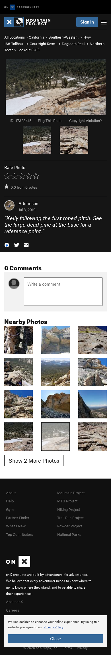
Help (10, 501)
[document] (55, 631)
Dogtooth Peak (74, 43)
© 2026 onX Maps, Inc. (40, 648)
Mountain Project (71, 492)
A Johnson (28, 203)
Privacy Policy (53, 627)
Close (55, 638)
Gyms (10, 509)
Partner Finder (17, 517)
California (36, 37)
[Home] (30, 22)
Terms (67, 648)
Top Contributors (19, 534)
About (11, 492)
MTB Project (67, 501)
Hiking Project (68, 509)
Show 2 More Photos (34, 460)
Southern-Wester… (63, 37)
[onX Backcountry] (22, 7)
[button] (6, 244)
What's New (16, 526)
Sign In (87, 21)
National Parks (69, 534)
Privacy (82, 648)
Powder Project (69, 526)
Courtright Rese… (44, 43)
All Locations (14, 37)
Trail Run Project (70, 517)
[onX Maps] (18, 566)
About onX (14, 601)
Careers (12, 610)
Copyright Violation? (85, 120)
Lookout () (28, 50)
